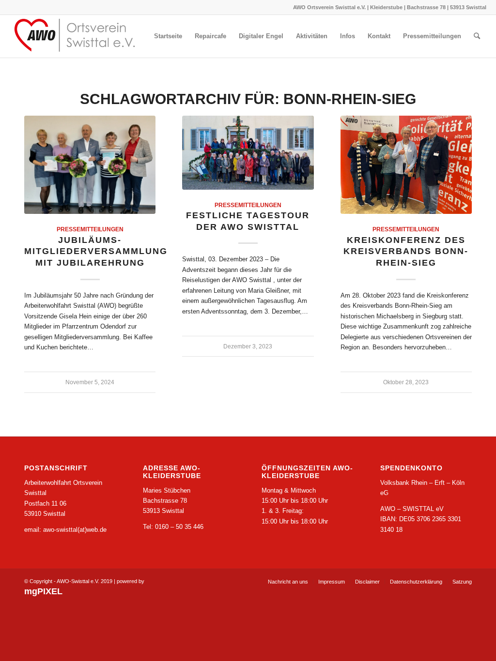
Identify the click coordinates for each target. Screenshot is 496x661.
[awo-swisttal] (82, 36)
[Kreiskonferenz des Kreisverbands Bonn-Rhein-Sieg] (406, 165)
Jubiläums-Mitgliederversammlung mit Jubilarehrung (96, 251)
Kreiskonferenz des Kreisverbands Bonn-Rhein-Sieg (405, 251)
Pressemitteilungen (90, 229)
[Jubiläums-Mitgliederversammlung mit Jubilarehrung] (89, 165)
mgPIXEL (43, 591)
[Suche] (476, 36)
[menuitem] (168, 36)
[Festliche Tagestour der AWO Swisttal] (247, 153)
